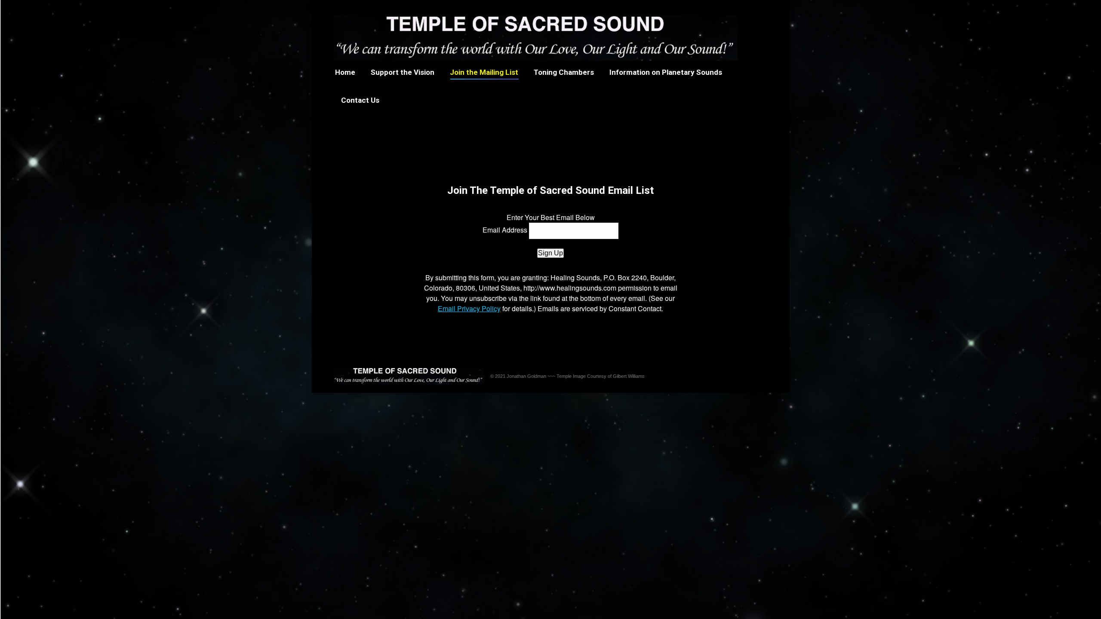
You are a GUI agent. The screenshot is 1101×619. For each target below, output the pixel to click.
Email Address (505, 230)
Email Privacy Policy (469, 308)
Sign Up (550, 253)
